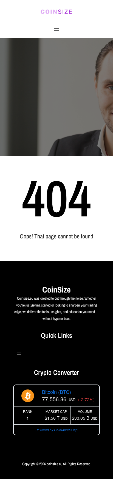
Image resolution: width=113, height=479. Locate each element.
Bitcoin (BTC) (56, 391)
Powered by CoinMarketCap (56, 429)
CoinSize (56, 289)
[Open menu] (56, 29)
